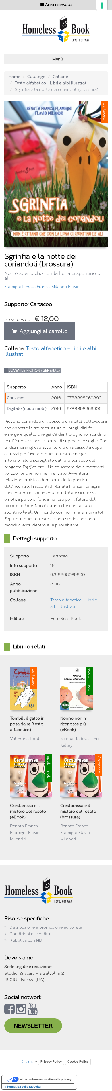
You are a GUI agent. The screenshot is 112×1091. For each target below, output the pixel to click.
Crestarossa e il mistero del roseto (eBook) (28, 811)
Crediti (28, 1061)
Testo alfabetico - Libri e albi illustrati (51, 83)
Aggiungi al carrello (42, 331)
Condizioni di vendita (29, 933)
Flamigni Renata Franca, (27, 286)
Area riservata (58, 4)
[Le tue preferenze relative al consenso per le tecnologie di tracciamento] (101, 5)
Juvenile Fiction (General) (34, 371)
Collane (60, 76)
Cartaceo (15, 397)
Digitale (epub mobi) (27, 408)
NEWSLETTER (33, 1026)
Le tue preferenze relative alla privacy (45, 1079)
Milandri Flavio (65, 286)
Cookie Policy (77, 1061)
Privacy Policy (51, 1061)
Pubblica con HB (25, 940)
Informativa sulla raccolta (23, 1086)
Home (14, 76)
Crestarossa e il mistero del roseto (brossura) (78, 811)
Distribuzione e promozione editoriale (45, 927)
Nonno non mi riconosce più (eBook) (74, 724)
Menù (57, 59)
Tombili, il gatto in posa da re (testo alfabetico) (27, 724)
